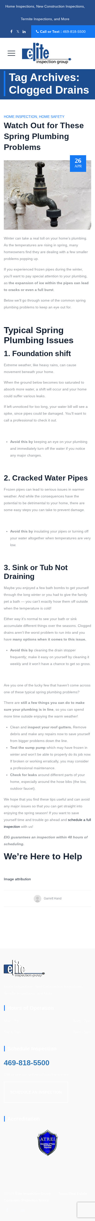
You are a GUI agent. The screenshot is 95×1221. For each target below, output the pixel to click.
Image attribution (17, 879)
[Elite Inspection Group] (47, 53)
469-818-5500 (74, 32)
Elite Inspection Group (33, 1193)
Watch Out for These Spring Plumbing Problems (44, 136)
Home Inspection (20, 117)
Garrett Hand (53, 898)
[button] (36, 1092)
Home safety (51, 117)
